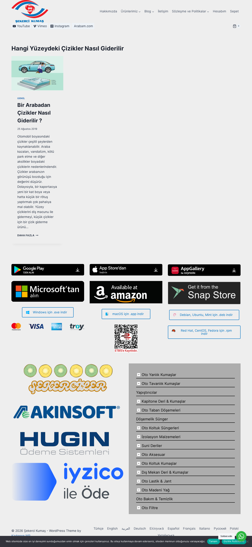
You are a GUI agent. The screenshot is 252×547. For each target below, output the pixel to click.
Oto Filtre (150, 508)
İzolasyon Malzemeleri (161, 437)
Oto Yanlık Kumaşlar (159, 374)
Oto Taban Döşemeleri (161, 410)
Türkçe (98, 528)
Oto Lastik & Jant (156, 481)
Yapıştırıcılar (146, 392)
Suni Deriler (152, 445)
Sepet (234, 11)
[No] (247, 541)
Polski (234, 528)
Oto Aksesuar (153, 454)
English (112, 528)
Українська (166, 535)
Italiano (204, 528)
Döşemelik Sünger (152, 419)
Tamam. (213, 541)
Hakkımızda (108, 11)
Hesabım (219, 11)
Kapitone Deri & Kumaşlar (164, 401)
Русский (220, 528)
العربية (126, 528)
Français (189, 528)
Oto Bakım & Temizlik (154, 499)
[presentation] (37, 73)
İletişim (163, 11)
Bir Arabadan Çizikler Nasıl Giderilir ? (34, 113)
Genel (21, 98)
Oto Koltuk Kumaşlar (159, 463)
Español (173, 528)
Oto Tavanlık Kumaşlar (161, 383)
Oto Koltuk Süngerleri (160, 428)
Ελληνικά (157, 528)
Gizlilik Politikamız (234, 541)
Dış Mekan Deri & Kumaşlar (165, 472)
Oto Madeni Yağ (156, 490)
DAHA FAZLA (27, 235)
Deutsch (140, 528)
